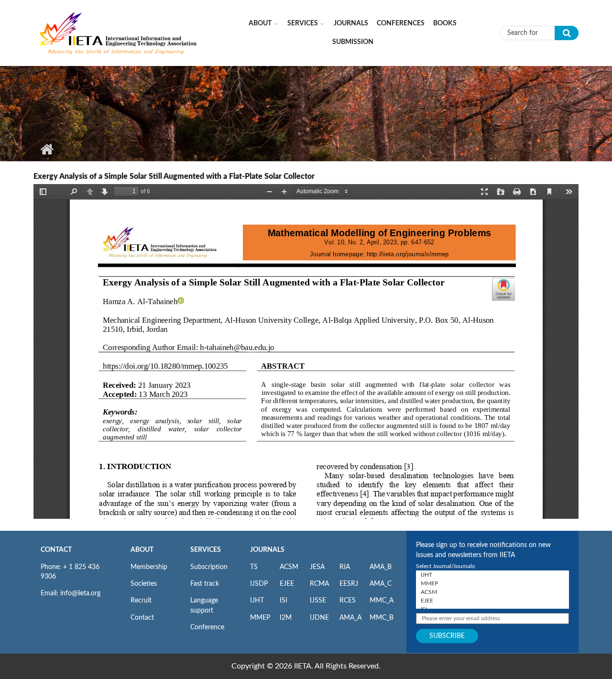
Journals (351, 23)
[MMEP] (492, 583)
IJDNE (319, 617)
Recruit (141, 600)
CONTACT (56, 550)
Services (302, 23)
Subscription (209, 567)
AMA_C (381, 583)
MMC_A (381, 600)
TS (254, 567)
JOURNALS (267, 550)
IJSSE (318, 600)
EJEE (287, 583)
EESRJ (348, 583)
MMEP (260, 617)
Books (445, 23)
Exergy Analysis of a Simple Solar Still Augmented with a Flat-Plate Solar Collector (174, 176)
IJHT (257, 600)
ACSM (289, 567)
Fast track (204, 583)
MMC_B (381, 617)
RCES (347, 600)
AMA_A (350, 617)
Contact (142, 617)
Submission (352, 42)
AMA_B (381, 567)
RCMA (319, 583)
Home (46, 149)
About (260, 23)
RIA (344, 567)
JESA (317, 567)
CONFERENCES (401, 23)
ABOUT (142, 550)
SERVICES (205, 550)
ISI (283, 600)
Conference (207, 627)
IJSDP (259, 583)
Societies (144, 583)
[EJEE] (492, 600)
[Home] (118, 32)
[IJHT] (492, 574)
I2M (286, 617)
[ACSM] (492, 592)
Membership (149, 567)
